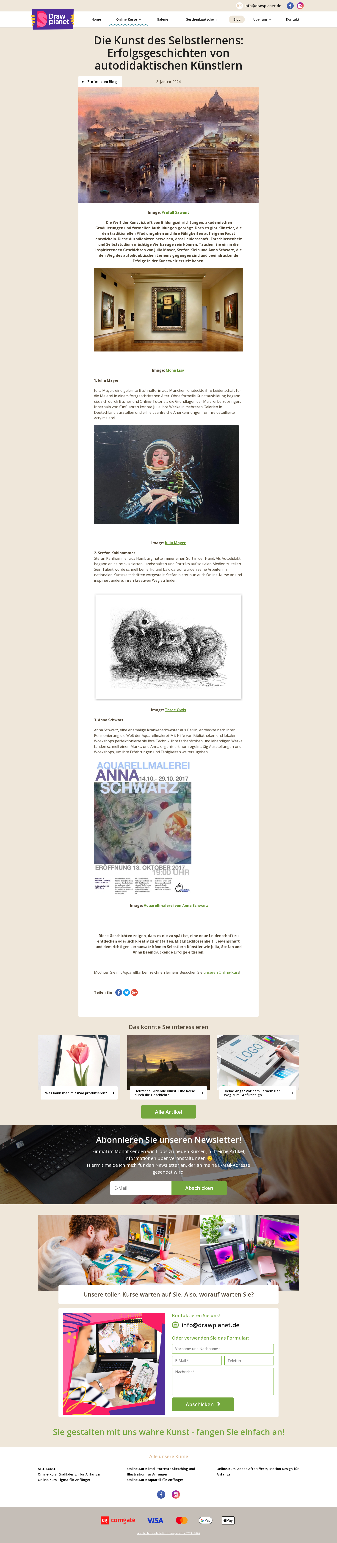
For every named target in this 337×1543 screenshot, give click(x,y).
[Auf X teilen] (126, 992)
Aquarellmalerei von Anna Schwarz (176, 905)
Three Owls (175, 709)
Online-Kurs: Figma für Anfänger (64, 1480)
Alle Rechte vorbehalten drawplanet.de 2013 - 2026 (168, 1533)
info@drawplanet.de (263, 5)
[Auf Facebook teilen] (118, 992)
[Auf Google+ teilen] (134, 992)
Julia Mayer (175, 542)
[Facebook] (290, 5)
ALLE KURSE (47, 1469)
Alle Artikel (168, 1111)
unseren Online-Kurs (221, 972)
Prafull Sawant (175, 212)
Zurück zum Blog (101, 81)
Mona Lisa (175, 370)
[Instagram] (300, 5)
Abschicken (199, 1187)
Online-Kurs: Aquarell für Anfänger (155, 1480)
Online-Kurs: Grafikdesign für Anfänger (69, 1474)
